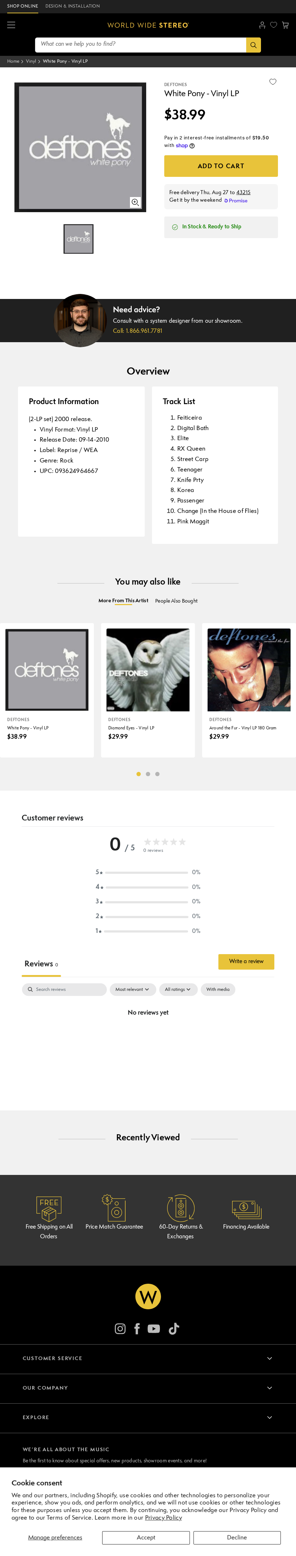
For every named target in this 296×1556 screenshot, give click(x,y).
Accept (146, 1538)
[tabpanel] (148, 1037)
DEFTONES (175, 85)
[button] (11, 25)
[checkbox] (218, 989)
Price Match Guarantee (114, 1227)
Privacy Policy (163, 1518)
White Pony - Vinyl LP (65, 61)
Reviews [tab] (41, 964)
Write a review (246, 962)
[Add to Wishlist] (273, 81)
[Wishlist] (273, 25)
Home (13, 61)
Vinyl (31, 61)
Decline (237, 1538)
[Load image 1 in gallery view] (78, 239)
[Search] (253, 45)
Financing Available (246, 1227)
